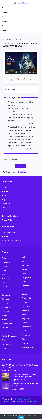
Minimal (25, 273)
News (24, 282)
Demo (8, 166)
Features (4, 21)
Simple (24, 314)
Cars (3, 283)
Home (3, 8)
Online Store (26, 290)
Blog (3, 200)
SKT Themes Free (8, 232)
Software (25, 323)
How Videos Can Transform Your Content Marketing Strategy (24, 375)
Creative (5, 303)
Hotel (4, 348)
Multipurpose (26, 278)
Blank (4, 270)
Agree (21, 417)
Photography (26, 298)
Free (3, 340)
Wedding (25, 343)
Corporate (5, 299)
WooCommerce (27, 347)
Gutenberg (6, 344)
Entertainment (7, 324)
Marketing (25, 265)
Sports (24, 331)
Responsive (26, 310)
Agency (4, 258)
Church (4, 287)
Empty (4, 319)
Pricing (4, 17)
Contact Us (5, 26)
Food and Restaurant (9, 336)
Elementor (5, 315)
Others (24, 294)
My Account (6, 30)
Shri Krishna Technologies (11, 240)
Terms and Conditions (10, 216)
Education (5, 311)
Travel (24, 339)
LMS (23, 257)
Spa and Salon (27, 327)
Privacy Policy (7, 220)
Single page (26, 319)
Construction (6, 291)
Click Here (22, 172)
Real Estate (26, 306)
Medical (25, 269)
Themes (4, 12)
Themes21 (6, 236)
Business (5, 278)
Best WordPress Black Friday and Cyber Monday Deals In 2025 (20, 366)
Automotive (6, 262)
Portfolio (25, 302)
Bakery (4, 266)
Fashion (5, 328)
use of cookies (34, 415)
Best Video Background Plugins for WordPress (25, 385)
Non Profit (25, 286)
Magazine (25, 261)
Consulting (6, 295)
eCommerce (6, 307)
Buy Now (20, 166)
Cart (3, 208)
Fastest (4, 332)
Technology (26, 335)
